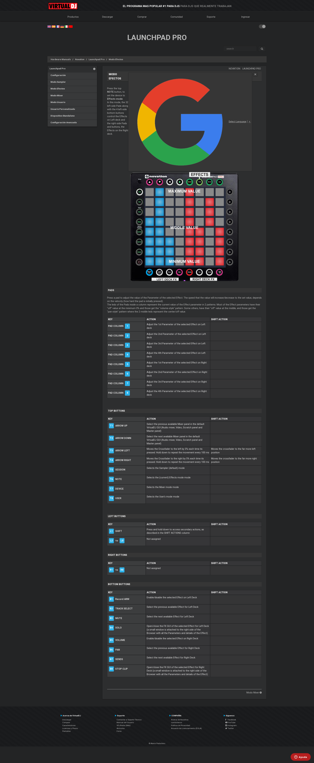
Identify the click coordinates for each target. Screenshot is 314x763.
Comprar (142, 17)
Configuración (58, 75)
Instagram (232, 725)
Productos (73, 17)
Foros (119, 731)
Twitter (230, 728)
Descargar (107, 17)
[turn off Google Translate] (255, 74)
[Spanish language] (53, 26)
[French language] (58, 26)
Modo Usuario (57, 102)
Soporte (211, 17)
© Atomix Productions (157, 743)
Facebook (231, 720)
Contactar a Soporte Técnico (129, 720)
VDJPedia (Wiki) (124, 725)
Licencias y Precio (70, 728)
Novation (79, 59)
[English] (49, 26)
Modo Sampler (58, 82)
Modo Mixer (56, 95)
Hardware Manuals (61, 59)
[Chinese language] (71, 26)
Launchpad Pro (97, 59)
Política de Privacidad (180, 725)
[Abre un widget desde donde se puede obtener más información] (301, 757)
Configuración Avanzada (63, 122)
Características (69, 725)
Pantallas (66, 731)
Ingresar (245, 17)
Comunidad (177, 17)
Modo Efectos (116, 59)
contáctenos (176, 722)
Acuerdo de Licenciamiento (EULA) (186, 728)
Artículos (121, 728)
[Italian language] (66, 26)
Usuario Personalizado (62, 109)
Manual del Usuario (125, 722)
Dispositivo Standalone (62, 115)
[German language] (62, 26)
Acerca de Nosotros (179, 720)
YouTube (231, 722)
